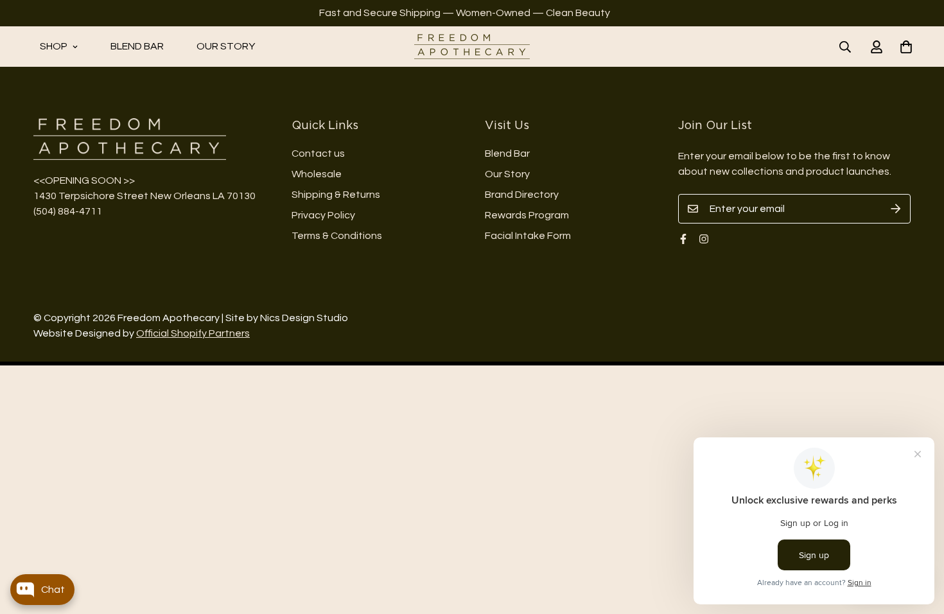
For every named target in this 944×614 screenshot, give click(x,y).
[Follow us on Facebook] (683, 239)
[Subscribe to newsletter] (896, 209)
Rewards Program (527, 215)
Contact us (318, 153)
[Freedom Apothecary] (472, 47)
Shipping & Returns (336, 194)
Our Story (226, 46)
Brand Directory (522, 194)
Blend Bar (137, 46)
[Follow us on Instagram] (704, 239)
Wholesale (317, 174)
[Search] (845, 47)
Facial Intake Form (528, 236)
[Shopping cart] (906, 47)
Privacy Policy (323, 215)
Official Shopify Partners (193, 333)
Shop (53, 46)
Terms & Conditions (337, 236)
